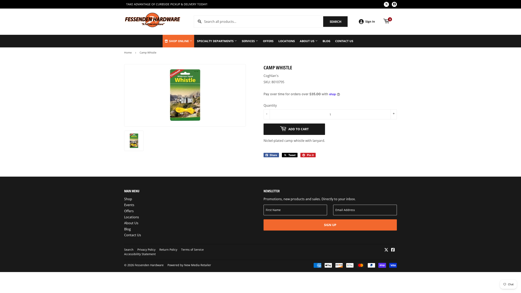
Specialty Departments (215, 41)
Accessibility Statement (140, 254)
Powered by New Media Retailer (189, 265)
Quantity (270, 105)
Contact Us (344, 41)
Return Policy (168, 249)
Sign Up (330, 225)
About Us (307, 41)
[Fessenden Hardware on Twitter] (386, 250)
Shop (128, 199)
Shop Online (179, 41)
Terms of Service (192, 249)
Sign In (370, 21)
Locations (286, 41)
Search (339, 22)
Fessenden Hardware (149, 265)
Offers (268, 41)
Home (128, 52)
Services (249, 41)
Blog (326, 41)
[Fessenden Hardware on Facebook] (393, 250)
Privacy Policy (146, 249)
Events (129, 205)
